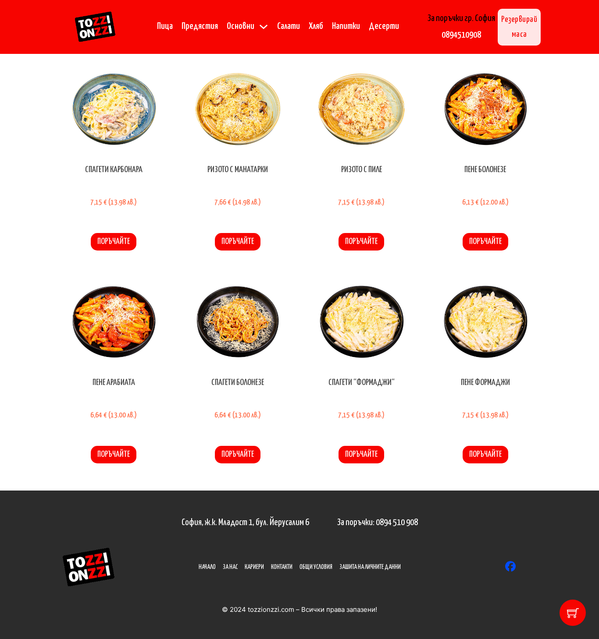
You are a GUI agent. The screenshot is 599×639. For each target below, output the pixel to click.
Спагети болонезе (237, 382)
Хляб (316, 26)
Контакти (281, 567)
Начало (207, 567)
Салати (288, 26)
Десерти (384, 26)
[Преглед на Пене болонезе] (485, 109)
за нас (230, 567)
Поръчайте (113, 241)
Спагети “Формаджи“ (361, 382)
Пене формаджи (485, 382)
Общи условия (316, 567)
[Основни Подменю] (263, 27)
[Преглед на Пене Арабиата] (113, 322)
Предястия (200, 26)
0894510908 (461, 35)
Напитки (346, 26)
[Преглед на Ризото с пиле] (361, 109)
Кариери (254, 567)
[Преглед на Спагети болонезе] (237, 322)
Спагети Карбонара (114, 170)
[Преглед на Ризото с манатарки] (237, 109)
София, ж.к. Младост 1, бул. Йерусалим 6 (245, 522)
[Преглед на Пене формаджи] (485, 322)
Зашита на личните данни (370, 567)
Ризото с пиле (361, 170)
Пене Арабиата (114, 382)
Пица (165, 26)
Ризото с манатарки (237, 170)
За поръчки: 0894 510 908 (377, 522)
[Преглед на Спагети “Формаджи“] (361, 322)
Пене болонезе (485, 170)
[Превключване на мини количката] (573, 613)
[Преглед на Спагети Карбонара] (113, 109)
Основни (240, 26)
